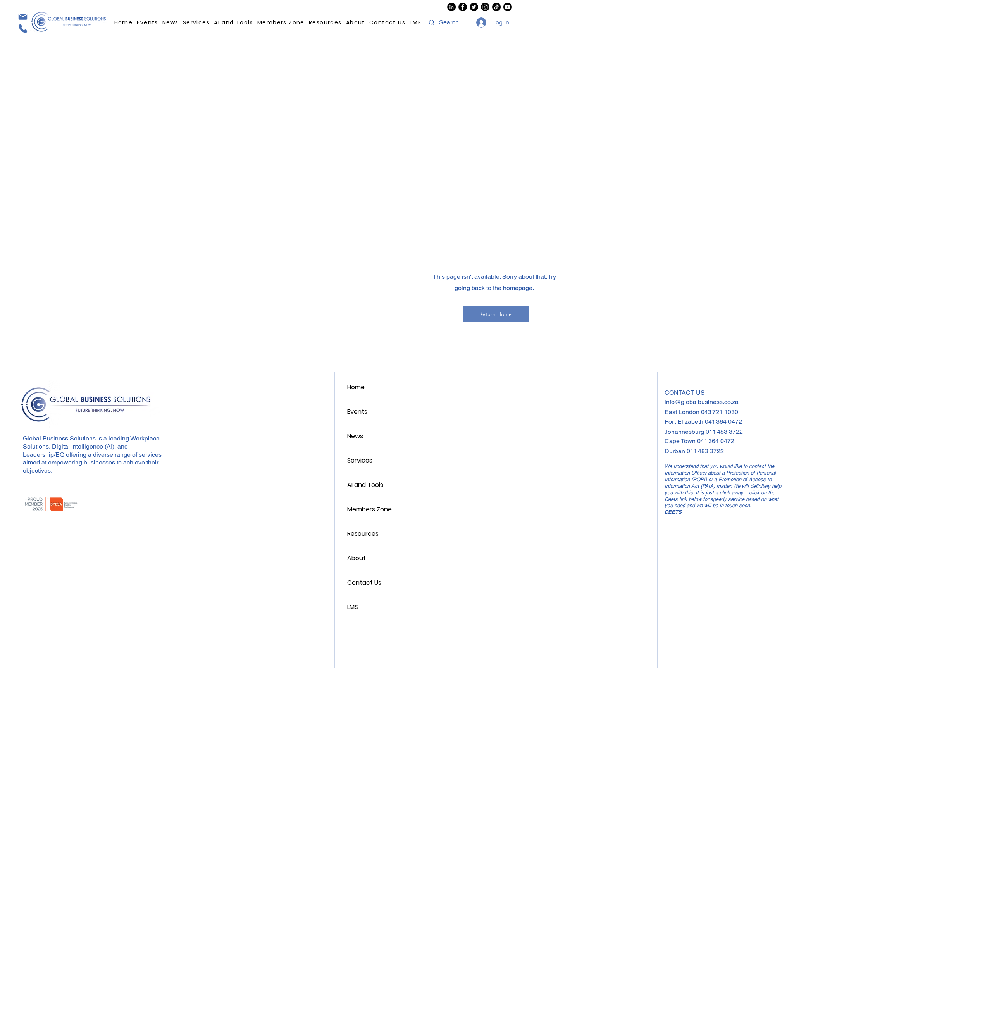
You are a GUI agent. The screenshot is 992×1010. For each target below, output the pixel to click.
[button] (325, 23)
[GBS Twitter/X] (474, 7)
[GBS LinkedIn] (451, 7)
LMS (352, 607)
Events (357, 411)
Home (356, 387)
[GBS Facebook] (462, 7)
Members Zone (369, 509)
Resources (363, 533)
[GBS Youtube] (507, 7)
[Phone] (22, 29)
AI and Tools (365, 484)
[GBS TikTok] (496, 7)
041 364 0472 (723, 421)
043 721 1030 (719, 412)
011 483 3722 (724, 431)
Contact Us (364, 582)
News (355, 436)
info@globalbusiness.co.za (702, 402)
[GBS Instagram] (485, 7)
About (356, 558)
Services (359, 460)
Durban (676, 451)
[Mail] (22, 16)
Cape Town (681, 441)
